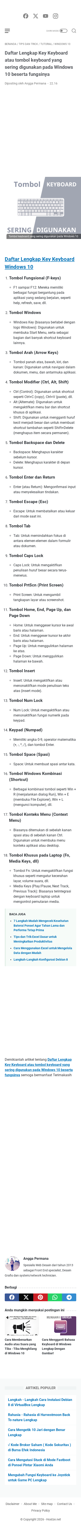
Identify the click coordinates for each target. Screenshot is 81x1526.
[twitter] (36, 16)
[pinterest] (40, 1297)
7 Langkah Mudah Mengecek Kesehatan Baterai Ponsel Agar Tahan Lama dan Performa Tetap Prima (41, 925)
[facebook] (26, 16)
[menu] (10, 31)
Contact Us (64, 1504)
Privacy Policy (40, 1510)
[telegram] (69, 1297)
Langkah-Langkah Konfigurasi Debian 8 (41, 959)
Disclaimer (12, 1504)
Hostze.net (53, 1519)
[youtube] (46, 16)
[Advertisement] (40, 131)
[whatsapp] (55, 1297)
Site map (47, 1504)
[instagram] (55, 16)
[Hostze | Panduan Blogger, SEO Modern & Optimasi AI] (40, 7)
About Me (30, 1504)
